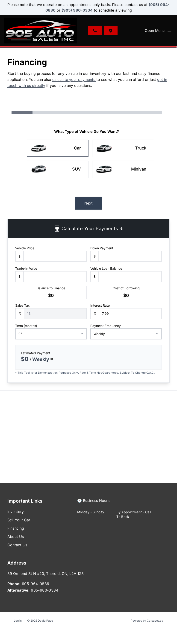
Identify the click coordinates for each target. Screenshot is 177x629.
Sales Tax (22, 305)
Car (77, 148)
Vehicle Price (24, 248)
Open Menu (156, 30)
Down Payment (101, 248)
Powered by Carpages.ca (147, 620)
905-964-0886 (35, 583)
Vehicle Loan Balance (106, 268)
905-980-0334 (44, 590)
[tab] (93, 503)
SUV (76, 169)
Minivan (138, 169)
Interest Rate (100, 305)
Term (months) (26, 326)
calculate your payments (74, 79)
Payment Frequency (105, 326)
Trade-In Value (26, 268)
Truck (140, 148)
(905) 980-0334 (77, 10)
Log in (18, 620)
